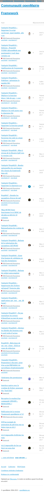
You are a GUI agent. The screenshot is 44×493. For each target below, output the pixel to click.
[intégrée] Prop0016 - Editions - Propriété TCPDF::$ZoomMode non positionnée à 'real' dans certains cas (11, 50)
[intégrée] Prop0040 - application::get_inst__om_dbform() (12, 300)
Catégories (11, 466)
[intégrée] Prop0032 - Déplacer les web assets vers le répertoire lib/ (12, 110)
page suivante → (21, 457)
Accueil (3, 466)
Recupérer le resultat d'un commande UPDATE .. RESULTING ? (11, 401)
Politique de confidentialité (10, 474)
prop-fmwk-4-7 (12, 40)
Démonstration (19, 1)
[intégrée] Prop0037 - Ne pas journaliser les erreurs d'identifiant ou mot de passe (12, 315)
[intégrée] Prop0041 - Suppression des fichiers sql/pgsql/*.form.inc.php (10, 285)
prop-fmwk (4, 40)
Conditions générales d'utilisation (12, 470)
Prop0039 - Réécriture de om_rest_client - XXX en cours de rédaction (10, 345)
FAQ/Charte (21, 466)
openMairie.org (8, 1)
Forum (39, 1)
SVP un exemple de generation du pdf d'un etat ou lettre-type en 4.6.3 (12, 424)
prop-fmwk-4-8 (12, 160)
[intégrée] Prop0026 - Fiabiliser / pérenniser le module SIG (10, 80)
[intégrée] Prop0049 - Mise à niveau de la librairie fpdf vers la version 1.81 (12, 153)
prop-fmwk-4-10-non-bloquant (10, 203)
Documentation (30, 1)
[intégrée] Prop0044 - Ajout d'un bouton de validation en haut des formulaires (12, 258)
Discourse (13, 479)
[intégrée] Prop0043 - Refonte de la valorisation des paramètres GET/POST (12, 243)
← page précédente (7, 457)
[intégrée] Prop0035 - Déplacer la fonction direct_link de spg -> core (11, 95)
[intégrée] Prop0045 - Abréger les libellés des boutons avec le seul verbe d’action (12, 330)
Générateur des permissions (11, 378)
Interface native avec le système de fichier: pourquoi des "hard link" (12, 388)
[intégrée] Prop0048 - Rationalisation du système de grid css (12, 228)
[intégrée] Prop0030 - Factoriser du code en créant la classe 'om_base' (12, 138)
